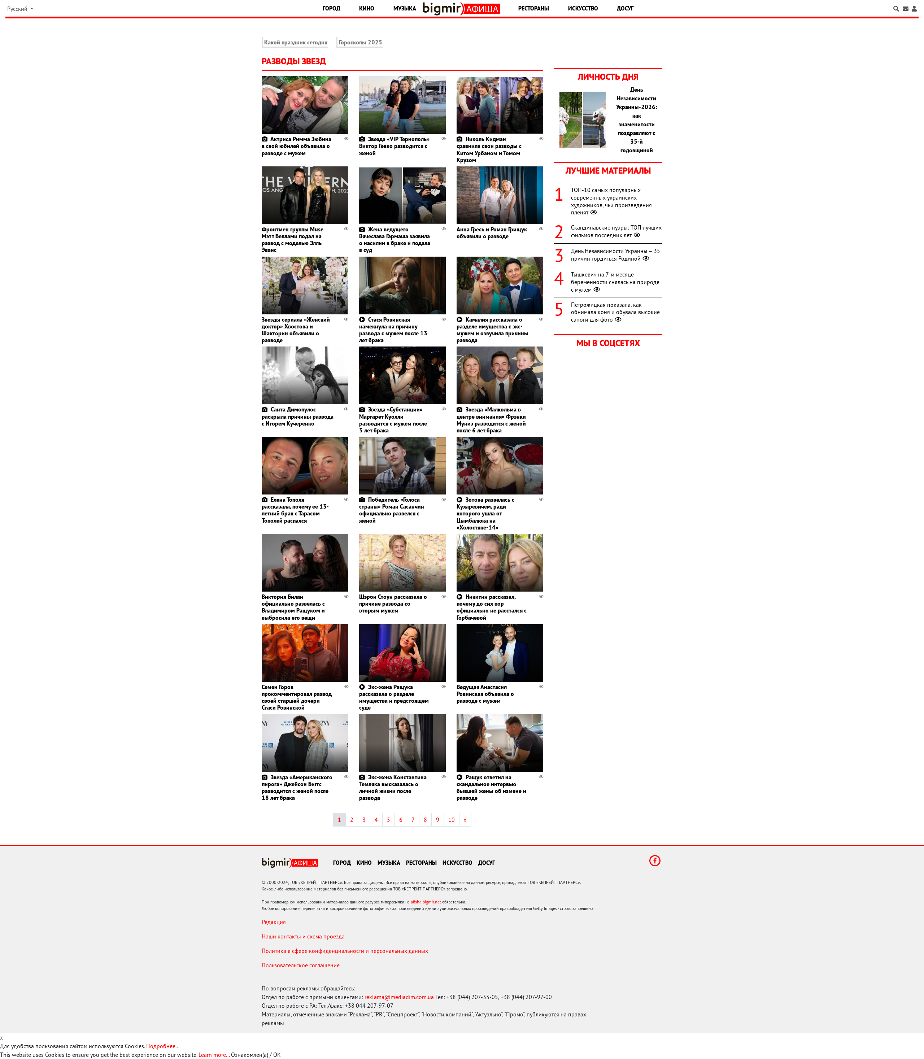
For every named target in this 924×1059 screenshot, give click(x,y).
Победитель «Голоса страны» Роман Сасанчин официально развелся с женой (391, 510)
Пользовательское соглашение (301, 965)
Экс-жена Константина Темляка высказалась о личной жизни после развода (393, 787)
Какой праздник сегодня (295, 42)
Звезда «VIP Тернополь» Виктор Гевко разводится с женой (394, 145)
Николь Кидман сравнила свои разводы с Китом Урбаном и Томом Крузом (489, 149)
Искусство (583, 8)
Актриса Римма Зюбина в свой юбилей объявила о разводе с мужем (296, 145)
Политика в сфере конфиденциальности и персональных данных (345, 950)
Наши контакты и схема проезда (303, 936)
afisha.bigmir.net (426, 902)
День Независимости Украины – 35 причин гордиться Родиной (615, 254)
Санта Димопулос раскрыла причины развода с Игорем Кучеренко (298, 416)
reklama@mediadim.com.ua (399, 997)
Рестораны (533, 8)
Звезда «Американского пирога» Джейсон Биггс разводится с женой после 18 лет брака (297, 787)
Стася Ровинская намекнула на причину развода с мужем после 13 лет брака (393, 330)
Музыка (404, 8)
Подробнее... (162, 1046)
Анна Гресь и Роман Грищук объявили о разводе (492, 233)
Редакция (274, 921)
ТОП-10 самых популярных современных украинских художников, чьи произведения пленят (611, 201)
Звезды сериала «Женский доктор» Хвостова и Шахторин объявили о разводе (296, 330)
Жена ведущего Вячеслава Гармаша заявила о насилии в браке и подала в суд (394, 240)
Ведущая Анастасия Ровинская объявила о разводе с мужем (485, 693)
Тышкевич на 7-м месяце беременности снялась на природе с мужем (615, 282)
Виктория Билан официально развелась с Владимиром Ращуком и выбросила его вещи (293, 607)
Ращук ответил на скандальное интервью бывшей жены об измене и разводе (491, 787)
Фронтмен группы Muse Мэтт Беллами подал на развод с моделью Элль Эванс (292, 240)
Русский (18, 8)
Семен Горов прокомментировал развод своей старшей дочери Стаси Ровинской (297, 697)
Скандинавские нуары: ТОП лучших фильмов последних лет (616, 231)
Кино (366, 8)
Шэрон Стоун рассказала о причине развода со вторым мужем (393, 603)
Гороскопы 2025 (360, 42)
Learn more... (214, 1054)
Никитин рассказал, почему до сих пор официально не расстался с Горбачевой (492, 607)
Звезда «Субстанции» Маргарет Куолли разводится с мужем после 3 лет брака (393, 420)
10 (451, 819)
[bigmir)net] (443, 9)
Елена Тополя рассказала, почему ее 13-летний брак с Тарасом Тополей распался (295, 510)
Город (331, 8)
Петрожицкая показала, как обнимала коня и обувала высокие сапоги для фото (615, 312)
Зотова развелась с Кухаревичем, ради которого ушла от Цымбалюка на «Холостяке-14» (485, 513)
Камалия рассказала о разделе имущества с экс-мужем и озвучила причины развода (492, 330)
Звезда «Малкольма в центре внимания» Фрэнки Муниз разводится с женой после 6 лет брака (491, 420)
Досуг (625, 8)
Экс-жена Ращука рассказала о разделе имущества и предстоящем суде (394, 697)
